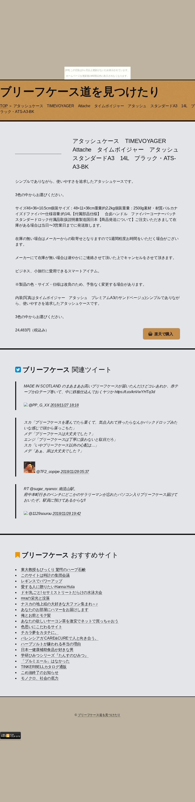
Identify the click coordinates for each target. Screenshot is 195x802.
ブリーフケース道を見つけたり (80, 91)
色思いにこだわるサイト (41, 627)
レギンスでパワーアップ (41, 581)
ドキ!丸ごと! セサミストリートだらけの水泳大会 (61, 592)
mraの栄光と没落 (35, 598)
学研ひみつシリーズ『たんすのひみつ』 (54, 655)
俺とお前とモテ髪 (36, 615)
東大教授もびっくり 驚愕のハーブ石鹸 (53, 570)
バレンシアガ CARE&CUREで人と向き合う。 (59, 638)
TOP (4, 106)
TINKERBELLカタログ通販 (44, 667)
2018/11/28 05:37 (75, 472)
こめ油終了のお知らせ (39, 672)
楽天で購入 (163, 334)
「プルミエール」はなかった (45, 661)
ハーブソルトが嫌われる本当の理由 (51, 644)
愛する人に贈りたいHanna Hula (47, 587)
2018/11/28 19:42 (67, 514)
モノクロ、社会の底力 (39, 678)
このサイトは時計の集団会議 (45, 575)
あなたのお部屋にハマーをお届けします (54, 610)
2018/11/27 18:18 (64, 405)
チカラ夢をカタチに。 (39, 632)
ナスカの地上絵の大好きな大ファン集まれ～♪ (59, 604)
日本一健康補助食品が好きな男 (47, 650)
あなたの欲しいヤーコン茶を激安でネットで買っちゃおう (69, 621)
